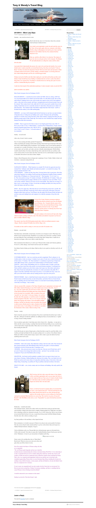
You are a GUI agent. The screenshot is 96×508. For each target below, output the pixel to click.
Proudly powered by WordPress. (74, 504)
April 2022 (70, 96)
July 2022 (69, 92)
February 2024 (70, 72)
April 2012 (70, 212)
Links (54, 24)
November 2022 (71, 86)
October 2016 (70, 157)
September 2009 (71, 230)
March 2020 (70, 118)
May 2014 (70, 182)
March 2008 (70, 249)
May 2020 (70, 115)
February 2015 (70, 172)
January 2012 (70, 213)
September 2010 (71, 218)
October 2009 (70, 228)
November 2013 (71, 191)
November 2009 (71, 227)
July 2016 (69, 159)
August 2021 (70, 107)
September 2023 (71, 76)
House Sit (38, 24)
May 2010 (70, 222)
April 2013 (70, 197)
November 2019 (71, 123)
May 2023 (70, 80)
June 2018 (70, 134)
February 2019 (70, 128)
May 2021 (70, 111)
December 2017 (71, 140)
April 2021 (70, 112)
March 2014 (70, 185)
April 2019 (70, 126)
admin (29, 34)
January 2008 (70, 251)
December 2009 (71, 226)
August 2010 (70, 219)
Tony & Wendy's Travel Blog (27, 5)
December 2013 (71, 189)
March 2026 (70, 51)
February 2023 (70, 84)
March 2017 (70, 151)
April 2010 (70, 223)
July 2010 (69, 220)
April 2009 (70, 236)
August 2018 (70, 131)
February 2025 (70, 66)
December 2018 (71, 130)
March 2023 (70, 82)
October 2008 (70, 242)
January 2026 (70, 54)
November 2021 (71, 103)
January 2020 (70, 120)
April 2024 (70, 69)
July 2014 (69, 180)
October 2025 (70, 57)
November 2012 (71, 204)
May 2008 (70, 247)
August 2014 (70, 178)
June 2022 (70, 93)
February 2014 (70, 186)
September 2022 (71, 89)
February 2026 (70, 53)
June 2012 (70, 209)
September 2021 (71, 105)
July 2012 (69, 208)
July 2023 (69, 78)
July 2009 (69, 232)
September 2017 (71, 145)
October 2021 (70, 104)
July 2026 (69, 49)
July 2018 (69, 132)
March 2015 (70, 170)
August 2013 (70, 193)
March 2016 (70, 163)
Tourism (32, 24)
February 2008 (70, 250)
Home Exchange (25, 24)
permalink (39, 487)
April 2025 (70, 63)
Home (15, 24)
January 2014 (70, 188)
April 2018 (70, 136)
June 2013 (70, 195)
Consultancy (49, 24)
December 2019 (71, 122)
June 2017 (70, 149)
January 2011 (70, 216)
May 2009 (70, 235)
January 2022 (70, 100)
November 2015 (71, 166)
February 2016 (70, 165)
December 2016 (71, 154)
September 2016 (71, 158)
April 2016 (70, 162)
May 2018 (70, 135)
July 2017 (69, 147)
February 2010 (70, 224)
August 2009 (70, 231)
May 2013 (70, 196)
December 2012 (71, 203)
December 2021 (71, 101)
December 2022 (71, 85)
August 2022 (70, 90)
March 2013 (70, 199)
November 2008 (71, 241)
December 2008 (71, 239)
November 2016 (71, 155)
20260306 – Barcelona (72, 39)
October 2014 (70, 177)
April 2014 (70, 184)
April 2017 (70, 150)
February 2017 (70, 153)
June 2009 (70, 234)
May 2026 (70, 50)
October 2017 (70, 143)
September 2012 (71, 207)
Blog (19, 24)
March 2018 (70, 138)
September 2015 (71, 169)
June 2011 (70, 215)
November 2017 (71, 142)
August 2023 (70, 77)
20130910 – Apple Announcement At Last (23, 29)
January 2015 (70, 173)
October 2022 (70, 88)
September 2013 (71, 192)
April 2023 (70, 81)
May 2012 (70, 211)
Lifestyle (43, 24)
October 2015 (70, 168)
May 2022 (70, 95)
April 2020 (70, 116)
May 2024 (70, 67)
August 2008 (70, 245)
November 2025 (71, 55)
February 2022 (70, 99)
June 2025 (70, 61)
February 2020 (70, 119)
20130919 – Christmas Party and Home (53, 29)
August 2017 (70, 146)
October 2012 (70, 205)
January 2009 (70, 238)
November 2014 (71, 176)
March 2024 (70, 70)
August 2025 (70, 59)
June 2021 (70, 109)
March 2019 (70, 127)
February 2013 (70, 200)
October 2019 (70, 124)
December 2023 (71, 74)
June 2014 (70, 181)
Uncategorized (27, 487)
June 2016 (70, 161)
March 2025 (70, 65)
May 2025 (70, 62)
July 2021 (69, 108)
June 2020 (70, 113)
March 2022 (70, 97)
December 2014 (71, 174)
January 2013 (70, 201)
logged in (22, 499)
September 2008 (71, 243)
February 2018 (70, 139)
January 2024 (70, 73)
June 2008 (70, 246)
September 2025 (71, 58)
